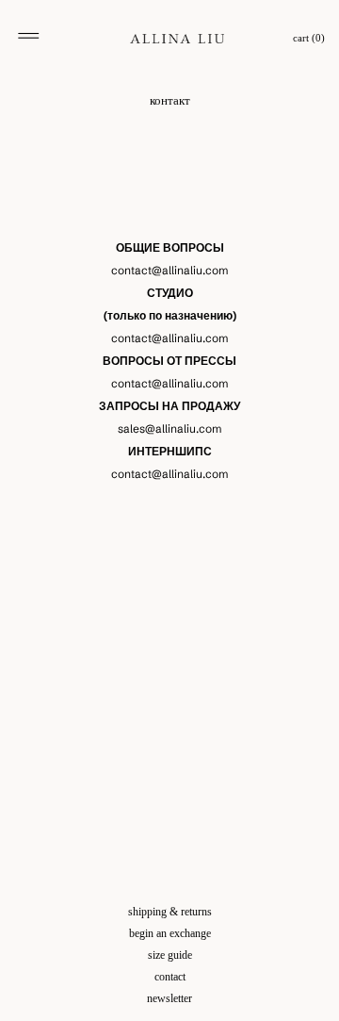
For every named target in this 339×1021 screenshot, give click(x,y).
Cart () (309, 38)
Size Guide (170, 955)
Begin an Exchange (170, 933)
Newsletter (169, 998)
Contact (170, 976)
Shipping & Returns (170, 911)
